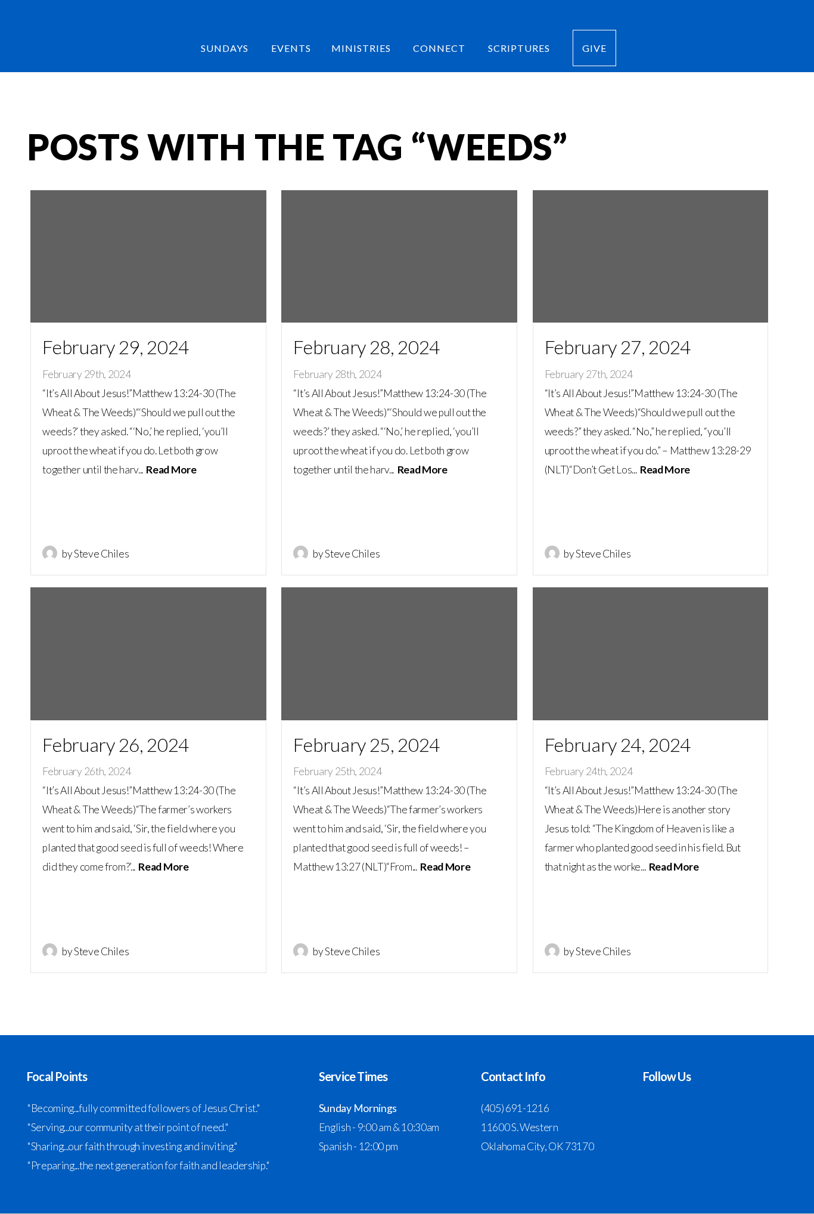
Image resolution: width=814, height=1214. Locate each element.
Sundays (226, 48)
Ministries (362, 48)
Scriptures (520, 48)
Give (594, 48)
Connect (440, 48)
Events (291, 48)
